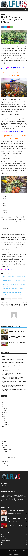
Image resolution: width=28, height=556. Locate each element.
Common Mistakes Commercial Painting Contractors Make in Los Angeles (13, 370)
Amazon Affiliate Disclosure (14, 550)
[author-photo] (14, 318)
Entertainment (5, 412)
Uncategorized (5, 461)
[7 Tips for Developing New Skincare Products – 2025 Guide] (4, 512)
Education (4, 410)
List (16, 299)
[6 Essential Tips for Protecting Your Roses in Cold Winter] (4, 344)
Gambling (4, 418)
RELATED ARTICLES (6, 326)
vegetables (20, 299)
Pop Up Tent (4, 441)
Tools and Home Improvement (8, 457)
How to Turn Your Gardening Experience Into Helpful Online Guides (16, 331)
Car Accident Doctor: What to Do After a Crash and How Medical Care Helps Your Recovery (13, 386)
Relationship (5, 445)
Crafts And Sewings (6, 408)
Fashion (3, 414)
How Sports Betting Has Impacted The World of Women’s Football (14, 382)
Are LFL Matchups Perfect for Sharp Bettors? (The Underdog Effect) (12, 374)
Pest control (4, 437)
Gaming (3, 420)
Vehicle (3, 463)
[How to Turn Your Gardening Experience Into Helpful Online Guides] (4, 331)
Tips (3, 455)
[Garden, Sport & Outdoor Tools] (14, 4)
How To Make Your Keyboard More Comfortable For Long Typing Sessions (14, 390)
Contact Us (14, 552)
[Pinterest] (8, 27)
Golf (3, 428)
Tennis (3, 453)
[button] (2, 9)
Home (2, 12)
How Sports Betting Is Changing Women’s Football (12, 359)
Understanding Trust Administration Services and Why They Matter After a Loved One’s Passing (13, 378)
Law (3, 434)
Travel (3, 459)
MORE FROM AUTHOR (16, 326)
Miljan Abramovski (10, 513)
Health (3, 430)
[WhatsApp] (11, 27)
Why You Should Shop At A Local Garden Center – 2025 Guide (7, 306)
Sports (3, 447)
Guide (13, 299)
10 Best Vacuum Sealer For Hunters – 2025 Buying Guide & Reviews (20, 306)
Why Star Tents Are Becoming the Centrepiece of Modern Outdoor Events (14, 366)
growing (9, 299)
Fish (5, 299)
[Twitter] (5, 27)
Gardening (7, 12)
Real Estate (4, 443)
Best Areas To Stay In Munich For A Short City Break (13, 362)
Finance (3, 416)
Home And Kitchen (6, 432)
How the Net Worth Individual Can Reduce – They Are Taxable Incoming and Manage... (16, 518)
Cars (3, 404)
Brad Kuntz (9, 521)
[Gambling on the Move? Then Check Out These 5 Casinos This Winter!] (4, 525)
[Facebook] (2, 27)
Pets (3, 439)
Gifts (3, 426)
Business (4, 402)
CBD (3, 406)
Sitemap (6, 550)
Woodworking (5, 465)
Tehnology (4, 451)
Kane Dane (4, 24)
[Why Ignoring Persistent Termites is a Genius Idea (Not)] (4, 337)
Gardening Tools (5, 424)
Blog (3, 400)
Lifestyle (4, 436)
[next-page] (4, 349)
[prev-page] (2, 349)
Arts (3, 398)
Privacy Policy (23, 550)
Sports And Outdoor (6, 449)
